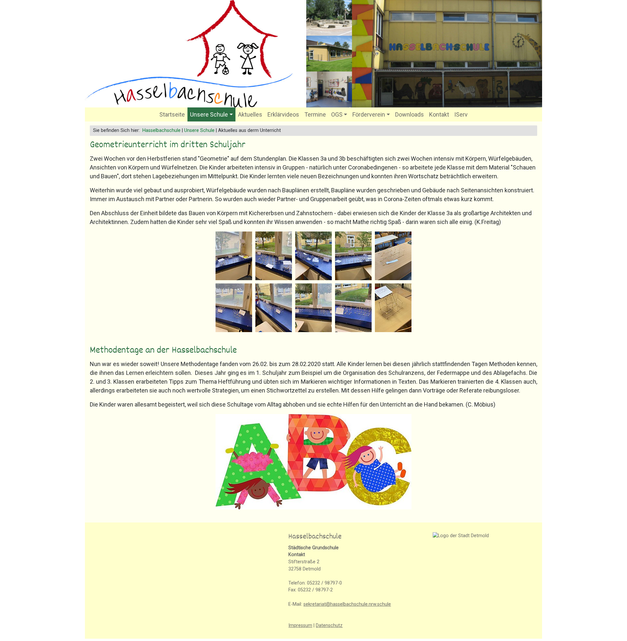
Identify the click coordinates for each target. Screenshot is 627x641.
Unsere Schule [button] (209, 114)
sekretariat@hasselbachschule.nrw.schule (347, 604)
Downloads (409, 114)
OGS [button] (337, 114)
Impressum (300, 625)
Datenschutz (329, 625)
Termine (315, 114)
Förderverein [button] (368, 114)
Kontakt (439, 114)
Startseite (172, 114)
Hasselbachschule (161, 130)
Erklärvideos (283, 114)
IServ (461, 114)
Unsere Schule (199, 130)
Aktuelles (250, 114)
